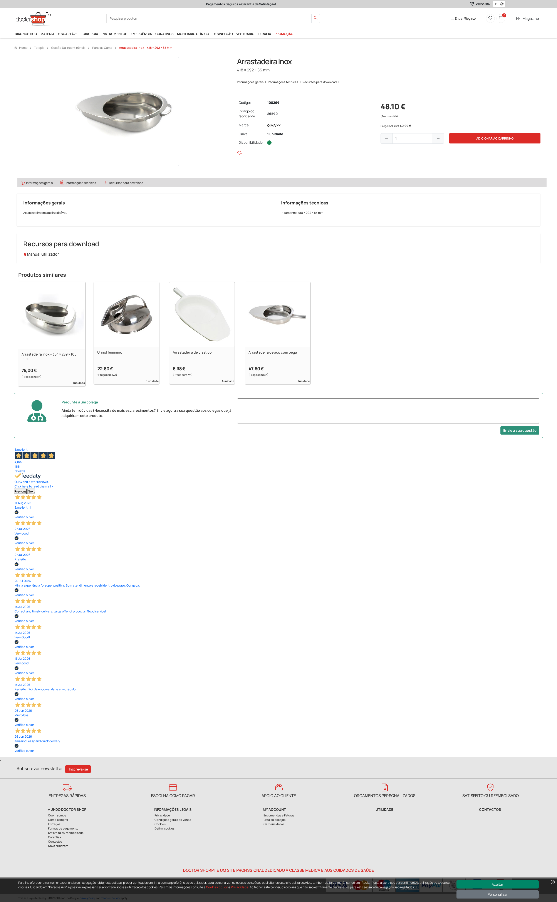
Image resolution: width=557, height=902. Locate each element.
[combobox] (496, 4)
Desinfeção (223, 34)
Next (31, 491)
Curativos (164, 34)
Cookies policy (217, 887)
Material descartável (59, 34)
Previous (20, 491)
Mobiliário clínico (193, 34)
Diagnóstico (26, 34)
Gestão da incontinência (68, 48)
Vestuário (245, 34)
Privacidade (239, 887)
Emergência (141, 34)
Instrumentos (114, 34)
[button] (503, 4)
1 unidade (275, 134)
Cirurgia (90, 34)
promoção (284, 34)
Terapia (264, 34)
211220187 (483, 4)
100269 (273, 102)
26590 (272, 113)
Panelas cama (102, 48)
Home (20, 47)
